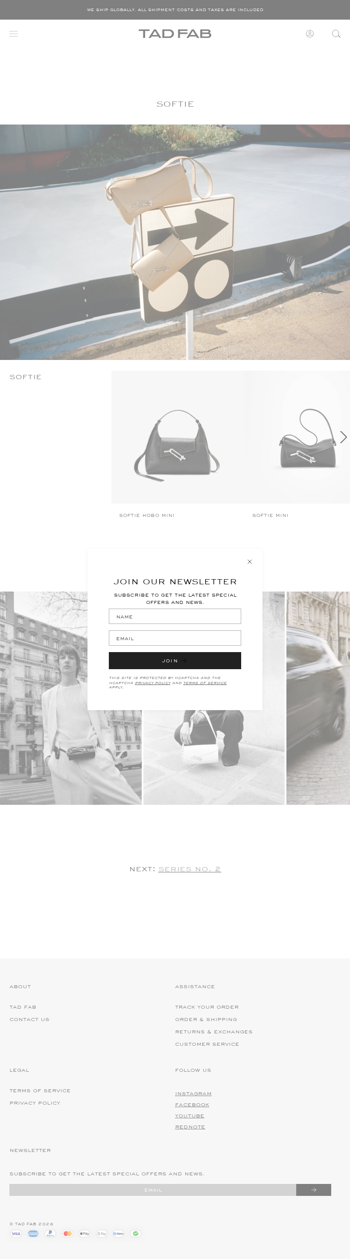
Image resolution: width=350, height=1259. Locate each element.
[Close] (249, 561)
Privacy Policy (152, 682)
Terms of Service (205, 682)
